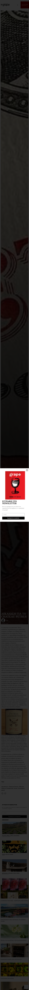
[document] (14, 495)
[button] (27, 470)
